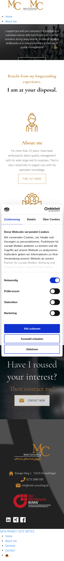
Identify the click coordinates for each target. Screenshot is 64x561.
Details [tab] (31, 219)
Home (8, 16)
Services (10, 546)
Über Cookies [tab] (51, 219)
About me (11, 21)
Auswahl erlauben (32, 338)
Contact (10, 550)
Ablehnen (32, 349)
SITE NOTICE (26, 531)
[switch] (55, 291)
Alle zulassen (32, 328)
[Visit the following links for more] (8, 520)
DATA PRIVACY (8, 531)
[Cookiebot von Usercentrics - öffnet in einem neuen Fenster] (45, 209)
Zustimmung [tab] (12, 219)
